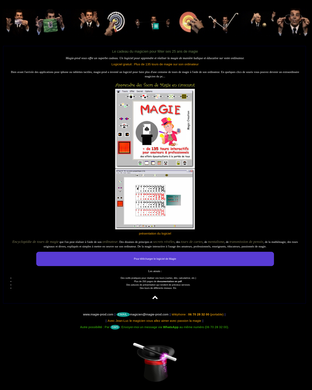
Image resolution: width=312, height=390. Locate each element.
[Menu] (156, 26)
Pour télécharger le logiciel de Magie (155, 258)
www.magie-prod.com (98, 314)
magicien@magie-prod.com (143, 314)
